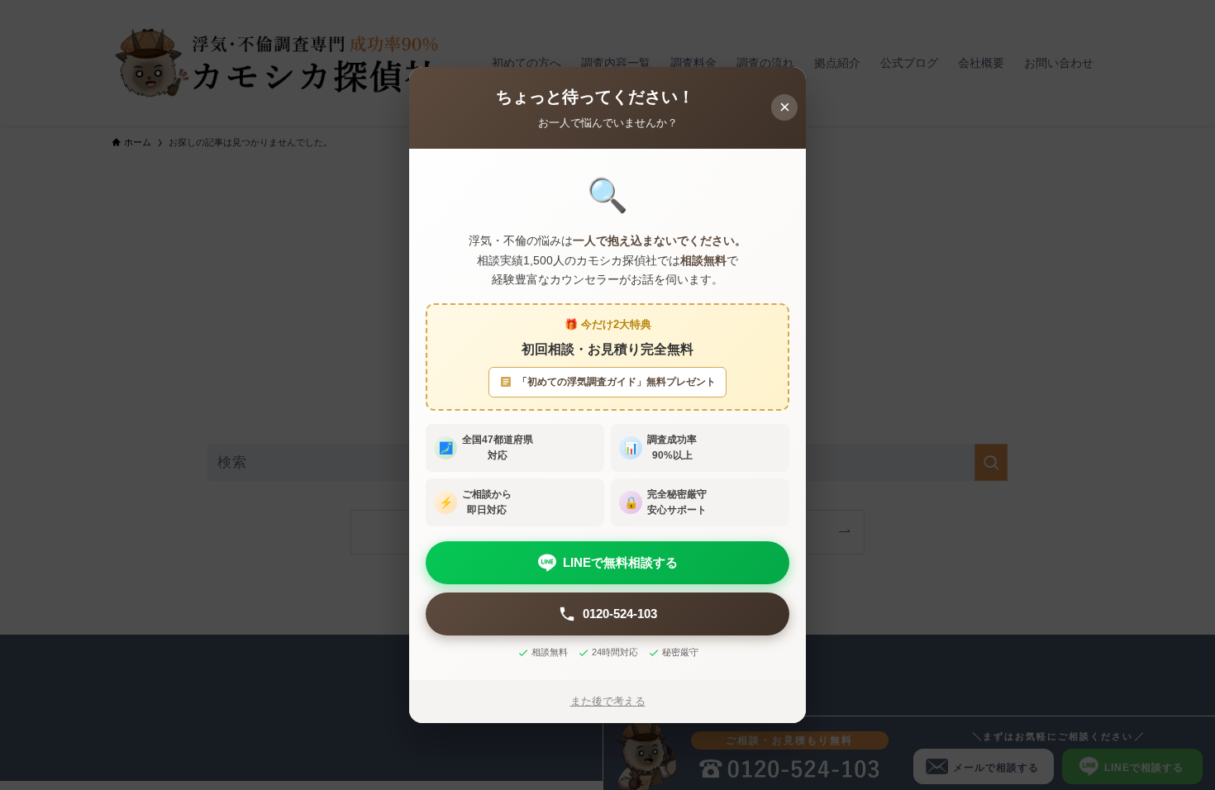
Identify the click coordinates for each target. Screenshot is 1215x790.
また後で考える (608, 701)
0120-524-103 (620, 614)
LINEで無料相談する (620, 562)
